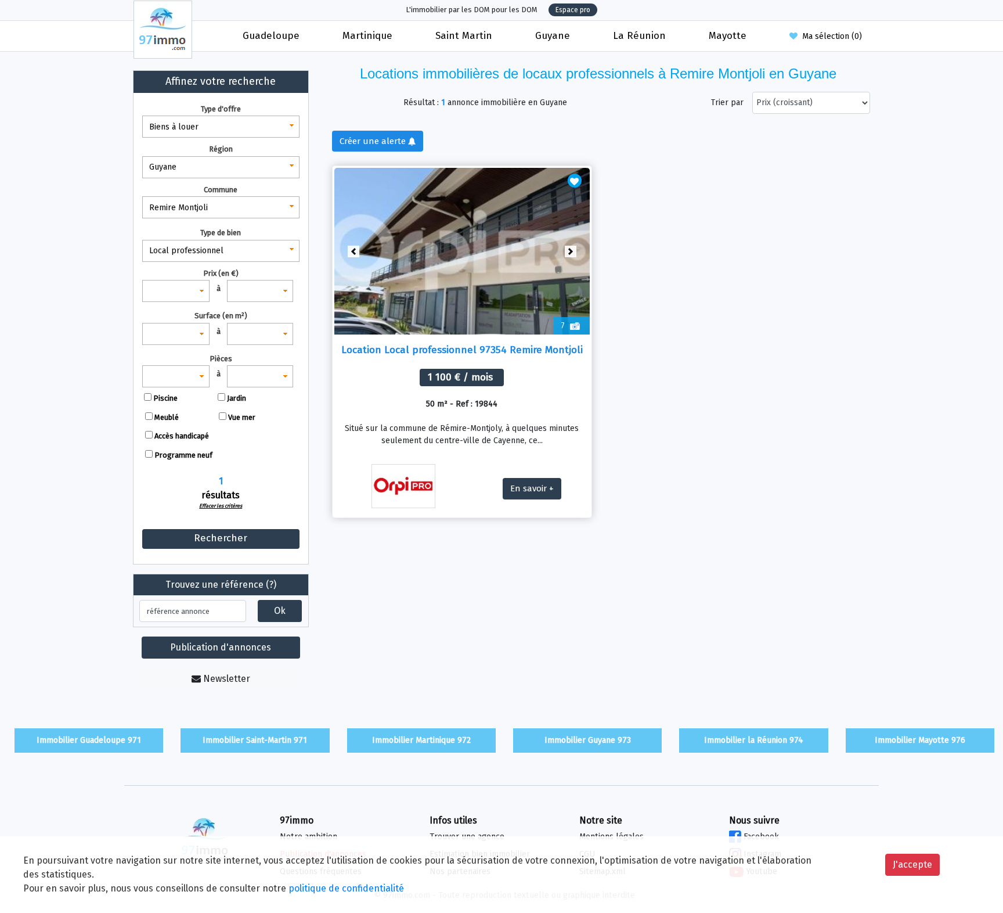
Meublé (166, 417)
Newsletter (225, 678)
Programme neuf (183, 455)
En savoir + (532, 488)
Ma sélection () (830, 36)
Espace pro (572, 10)
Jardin (236, 398)
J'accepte (912, 864)
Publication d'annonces (220, 647)
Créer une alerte (374, 141)
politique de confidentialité (346, 888)
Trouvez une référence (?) (220, 584)
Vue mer (241, 417)
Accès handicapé (181, 436)
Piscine (165, 398)
